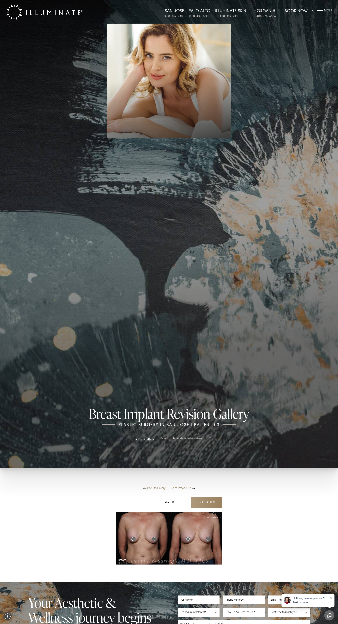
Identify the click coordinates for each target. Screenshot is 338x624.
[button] (8, 616)
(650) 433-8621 (199, 16)
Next (206, 502)
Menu (328, 10)
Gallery (149, 439)
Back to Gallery (156, 488)
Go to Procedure (181, 488)
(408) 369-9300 (174, 16)
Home (133, 439)
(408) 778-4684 (266, 16)
